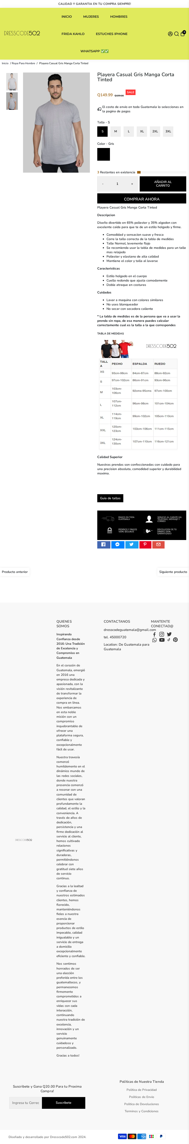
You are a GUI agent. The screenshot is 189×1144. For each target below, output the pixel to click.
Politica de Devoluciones (141, 1104)
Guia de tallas (110, 498)
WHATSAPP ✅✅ (94, 51)
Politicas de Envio (141, 1097)
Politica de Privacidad (142, 1090)
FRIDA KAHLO (73, 34)
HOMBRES (118, 17)
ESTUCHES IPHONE (111, 34)
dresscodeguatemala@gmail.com (130, 629)
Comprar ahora (142, 199)
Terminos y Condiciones (142, 1111)
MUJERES (91, 17)
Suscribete (63, 1102)
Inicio (5, 63)
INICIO (67, 17)
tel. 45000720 (115, 637)
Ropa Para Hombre (23, 63)
